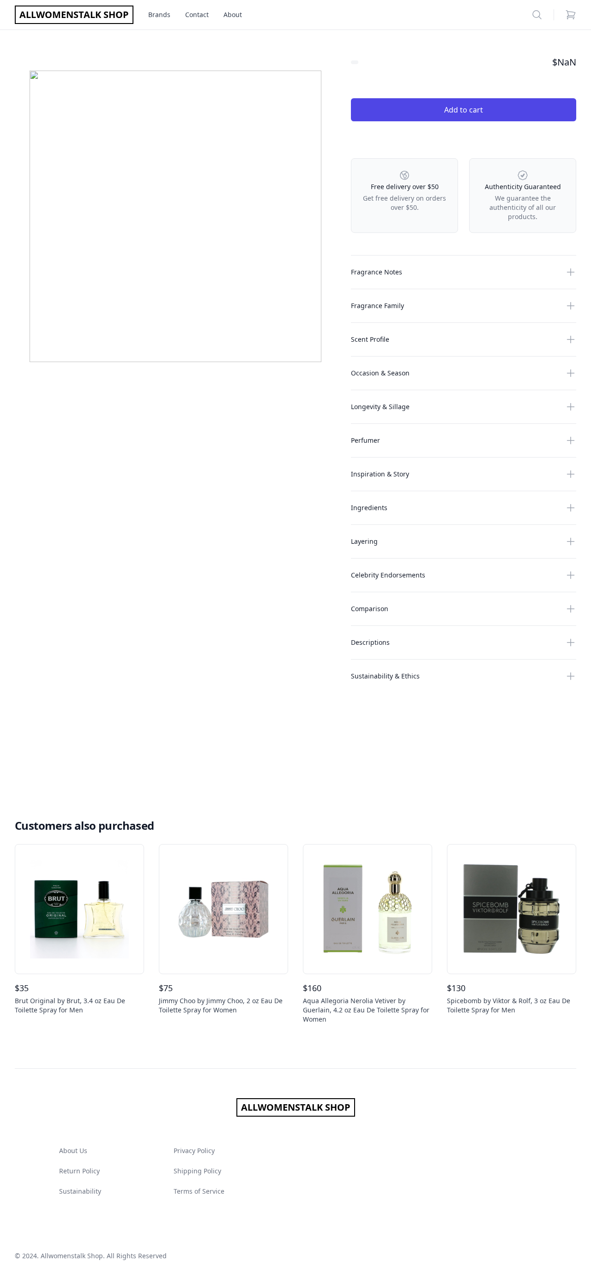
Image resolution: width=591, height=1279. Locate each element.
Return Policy (79, 1170)
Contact (197, 14)
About (232, 14)
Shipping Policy (197, 1170)
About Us (73, 1150)
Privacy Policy (194, 1150)
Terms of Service (199, 1191)
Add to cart (463, 110)
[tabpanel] (175, 216)
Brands (159, 14)
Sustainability (80, 1191)
